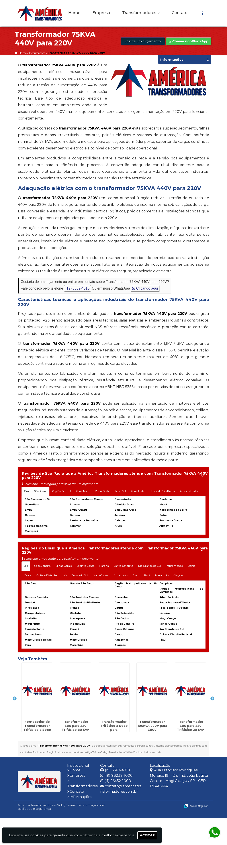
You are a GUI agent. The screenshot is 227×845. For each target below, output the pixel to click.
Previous (14, 698)
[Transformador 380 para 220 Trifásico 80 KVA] (75, 690)
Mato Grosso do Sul (76, 575)
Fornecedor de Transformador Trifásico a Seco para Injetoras (37, 728)
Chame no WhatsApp (189, 41)
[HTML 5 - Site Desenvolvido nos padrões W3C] (145, 806)
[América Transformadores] (39, 781)
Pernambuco (174, 565)
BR (26, 565)
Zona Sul (120, 491)
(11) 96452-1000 (117, 781)
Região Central (61, 491)
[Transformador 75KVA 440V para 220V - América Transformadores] (40, 13)
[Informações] (202, 13)
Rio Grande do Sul (149, 565)
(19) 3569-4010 (77, 288)
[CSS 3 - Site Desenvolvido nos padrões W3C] (160, 806)
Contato (180, 12)
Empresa (101, 12)
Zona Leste (138, 491)
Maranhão (161, 575)
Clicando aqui (146, 288)
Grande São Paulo (35, 491)
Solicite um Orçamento (143, 41)
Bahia (191, 565)
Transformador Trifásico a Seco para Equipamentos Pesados (114, 730)
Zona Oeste (102, 491)
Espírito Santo (85, 565)
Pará (147, 575)
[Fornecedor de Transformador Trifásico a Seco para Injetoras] (37, 690)
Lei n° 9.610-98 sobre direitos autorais (140, 752)
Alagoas (178, 575)
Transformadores (139, 12)
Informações (81, 797)
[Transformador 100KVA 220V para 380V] (152, 690)
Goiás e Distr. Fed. (47, 575)
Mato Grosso (101, 575)
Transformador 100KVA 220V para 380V (152, 726)
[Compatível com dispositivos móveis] (175, 806)
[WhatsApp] (212, 832)
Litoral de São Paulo (162, 491)
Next (212, 698)
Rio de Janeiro (42, 565)
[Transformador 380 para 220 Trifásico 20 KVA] (190, 690)
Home (74, 12)
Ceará (27, 575)
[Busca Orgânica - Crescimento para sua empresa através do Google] (196, 806)
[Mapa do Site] (133, 806)
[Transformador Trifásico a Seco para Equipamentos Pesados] (113, 690)
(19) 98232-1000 (118, 775)
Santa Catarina (123, 565)
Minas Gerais (63, 565)
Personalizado (189, 491)
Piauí (136, 575)
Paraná (104, 565)
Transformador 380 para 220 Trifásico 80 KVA (75, 726)
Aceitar (147, 835)
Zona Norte (83, 491)
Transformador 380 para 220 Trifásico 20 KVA (190, 726)
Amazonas (121, 575)
